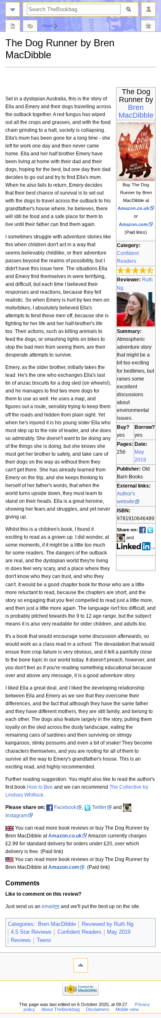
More (48, 25)
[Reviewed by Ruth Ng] (136, 309)
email (48, 906)
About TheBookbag (60, 1009)
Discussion (30, 26)
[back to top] (80, 965)
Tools (148, 26)
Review (13, 26)
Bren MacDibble (136, 111)
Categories (20, 924)
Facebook (65, 807)
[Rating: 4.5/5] (135, 271)
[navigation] (12, 9)
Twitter (99, 807)
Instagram (16, 815)
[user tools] (148, 9)
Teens (44, 940)
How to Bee (40, 787)
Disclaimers (97, 1009)
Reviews (21, 940)
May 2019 (118, 932)
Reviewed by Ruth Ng (107, 924)
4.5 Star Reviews (31, 932)
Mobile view (127, 1009)
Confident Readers (79, 932)
